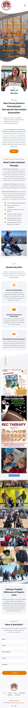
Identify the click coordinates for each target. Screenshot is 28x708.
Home (4, 693)
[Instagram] (15, 706)
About (15, 693)
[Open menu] (24, 5)
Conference (17, 695)
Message (5, 664)
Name (3, 639)
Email (4, 645)
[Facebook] (12, 706)
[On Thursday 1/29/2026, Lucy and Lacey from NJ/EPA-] (14, 460)
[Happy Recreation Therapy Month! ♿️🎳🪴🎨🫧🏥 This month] (14, 434)
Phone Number (6, 652)
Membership (22, 693)
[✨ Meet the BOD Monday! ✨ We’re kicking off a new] (14, 382)
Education (10, 695)
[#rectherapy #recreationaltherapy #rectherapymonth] (14, 408)
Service (4, 658)
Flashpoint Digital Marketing (17, 702)
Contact (14, 673)
